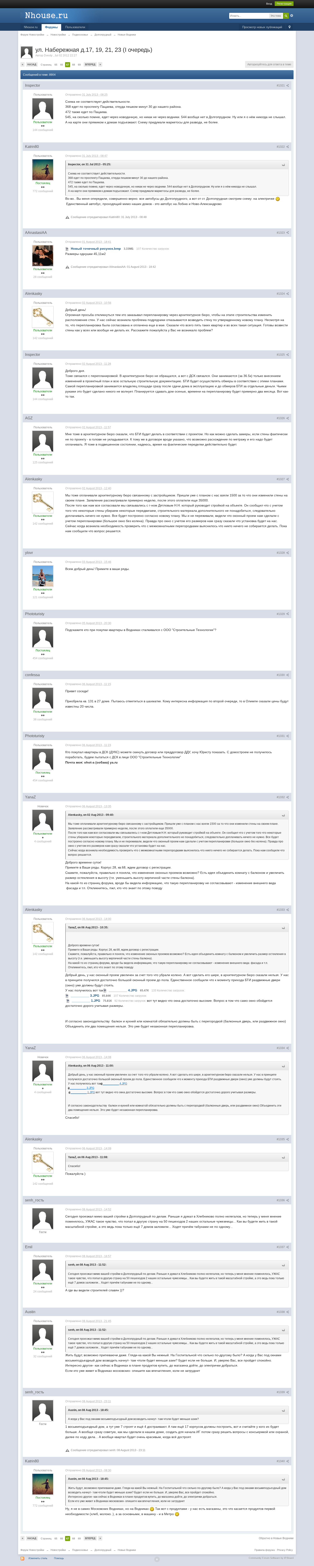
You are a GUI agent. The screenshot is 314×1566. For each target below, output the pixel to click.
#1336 (281, 1200)
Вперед (90, 64)
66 (61, 64)
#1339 (281, 1392)
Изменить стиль (38, 1558)
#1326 (281, 418)
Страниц (46, 64)
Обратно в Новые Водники (276, 1538)
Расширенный (292, 15)
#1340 (281, 1461)
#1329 (281, 614)
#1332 (281, 797)
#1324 (281, 293)
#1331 (281, 736)
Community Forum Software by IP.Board (271, 1558)
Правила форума (264, 1550)
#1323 (281, 232)
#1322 (281, 146)
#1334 (281, 1048)
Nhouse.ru (30, 27)
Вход (269, 3)
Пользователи (75, 27)
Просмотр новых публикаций (262, 27)
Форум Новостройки (32, 1550)
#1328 (281, 552)
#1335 (281, 1139)
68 (73, 64)
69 (79, 64)
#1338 (281, 1312)
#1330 (281, 675)
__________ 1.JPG (83, 1092)
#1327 (281, 479)
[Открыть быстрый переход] (289, 27)
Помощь (59, 1558)
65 (55, 64)
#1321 (281, 85)
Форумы (51, 27)
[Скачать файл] (67, 248)
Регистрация (284, 3)
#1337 (281, 1247)
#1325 (281, 354)
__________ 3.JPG (82, 1088)
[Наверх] (157, 1559)
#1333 (281, 909)
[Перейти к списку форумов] (61, 15)
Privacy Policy (285, 1550)
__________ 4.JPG (115, 1083)
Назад (31, 64)
